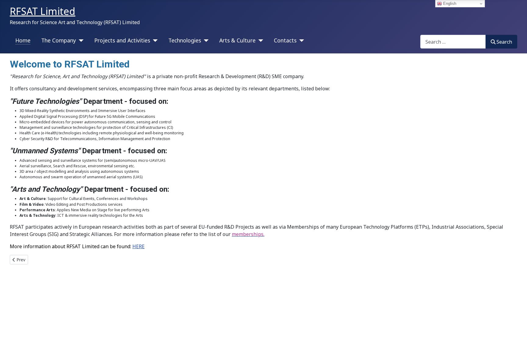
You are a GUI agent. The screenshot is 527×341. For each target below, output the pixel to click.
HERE (138, 246)
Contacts (285, 40)
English (449, 3)
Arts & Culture (237, 40)
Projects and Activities (122, 40)
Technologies (184, 40)
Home (22, 40)
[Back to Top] (516, 329)
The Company (58, 40)
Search (504, 41)
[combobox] (453, 42)
